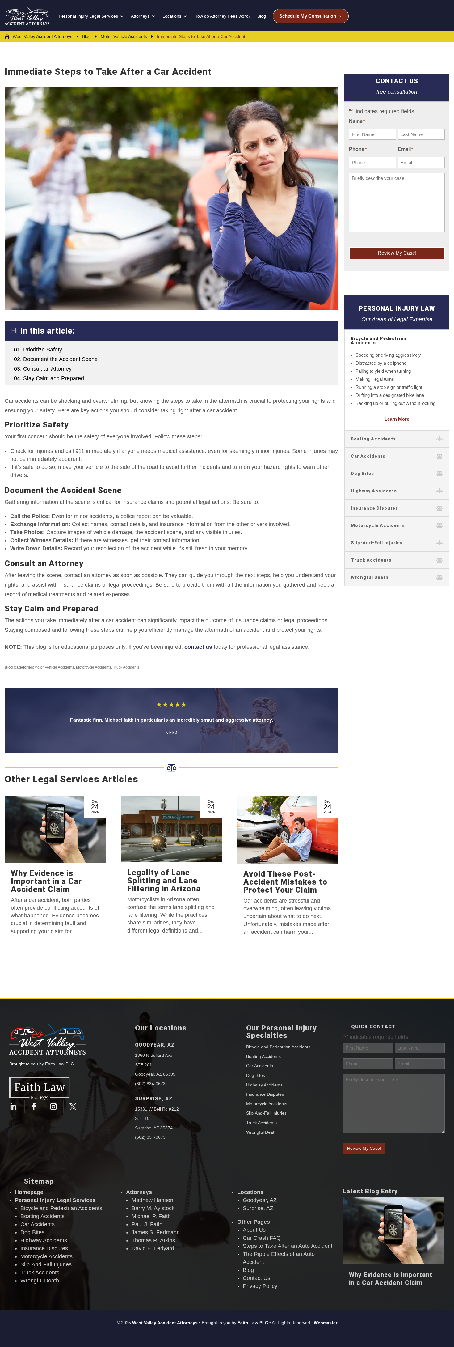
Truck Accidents (126, 667)
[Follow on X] (73, 1106)
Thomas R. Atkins (153, 1240)
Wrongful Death (261, 1132)
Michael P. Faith (151, 1216)
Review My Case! (397, 253)
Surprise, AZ (154, 1099)
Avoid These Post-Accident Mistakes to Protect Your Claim (285, 881)
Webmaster (325, 1322)
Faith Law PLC (253, 1322)
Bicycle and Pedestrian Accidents (278, 1046)
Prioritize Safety (38, 349)
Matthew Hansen (152, 1200)
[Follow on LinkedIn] (15, 1106)
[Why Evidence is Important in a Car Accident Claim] (55, 829)
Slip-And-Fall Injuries (266, 1113)
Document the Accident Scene (56, 359)
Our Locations (161, 1028)
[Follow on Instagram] (55, 1106)
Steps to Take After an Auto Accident (287, 1246)
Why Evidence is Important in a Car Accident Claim (46, 881)
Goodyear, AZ (155, 1045)
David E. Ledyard (153, 1248)
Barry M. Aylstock (153, 1208)
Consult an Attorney (43, 369)
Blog (248, 1270)
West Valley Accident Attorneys (165, 1322)
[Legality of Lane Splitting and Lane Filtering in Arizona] (171, 829)
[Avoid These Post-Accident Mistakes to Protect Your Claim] (287, 830)
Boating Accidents (263, 1056)
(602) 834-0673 (150, 1083)
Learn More (397, 419)
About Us (254, 1230)
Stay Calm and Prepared (49, 378)
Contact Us (256, 1278)
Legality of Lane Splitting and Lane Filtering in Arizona (164, 880)
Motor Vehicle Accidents (54, 667)
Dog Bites (255, 1075)
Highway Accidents (264, 1084)
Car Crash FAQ (262, 1238)
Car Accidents (259, 1065)
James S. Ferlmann (156, 1232)
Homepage (29, 1192)
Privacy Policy (260, 1286)
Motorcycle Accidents (93, 667)
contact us (198, 647)
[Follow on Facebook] (35, 1106)
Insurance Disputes (265, 1094)
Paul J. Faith (147, 1224)
